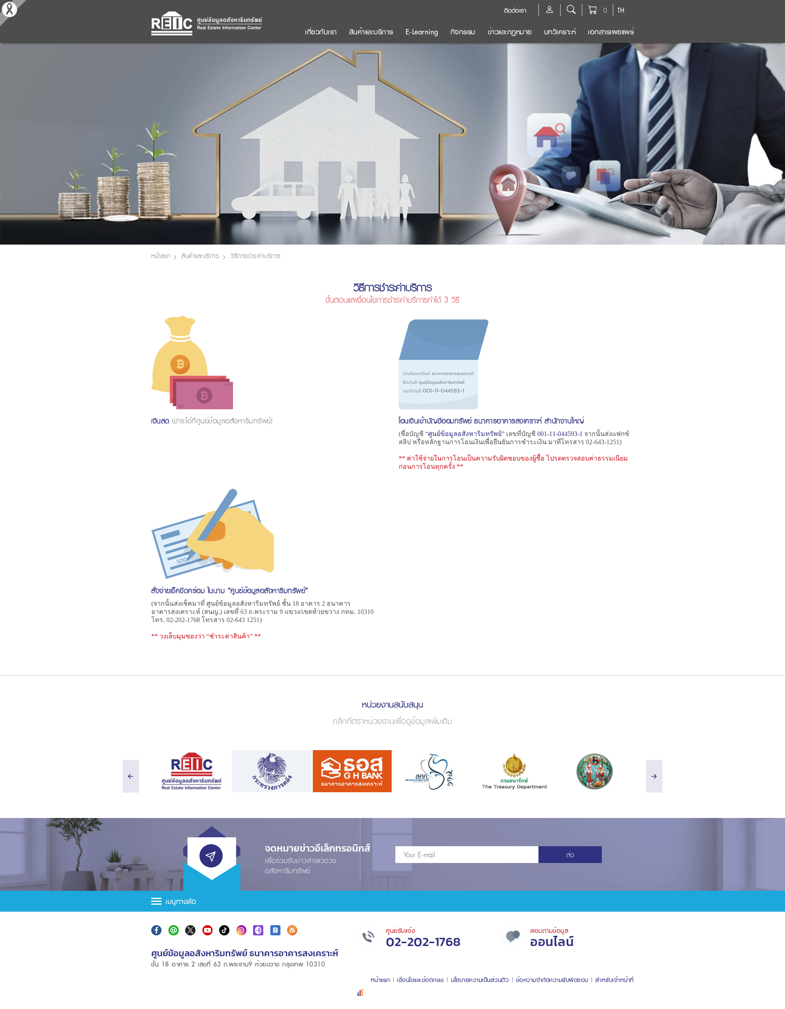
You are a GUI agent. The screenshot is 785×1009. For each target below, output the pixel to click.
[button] (392, 901)
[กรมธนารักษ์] (513, 771)
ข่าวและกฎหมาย (510, 31)
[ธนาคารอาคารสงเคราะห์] (352, 771)
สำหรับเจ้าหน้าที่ (614, 980)
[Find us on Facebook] (156, 930)
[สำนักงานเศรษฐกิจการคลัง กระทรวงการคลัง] (432, 771)
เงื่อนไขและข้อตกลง (420, 980)
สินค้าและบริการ (371, 31)
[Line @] (173, 930)
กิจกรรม (463, 31)
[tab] (392, 901)
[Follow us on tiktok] (224, 930)
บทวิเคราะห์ (560, 31)
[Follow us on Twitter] (190, 930)
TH (620, 10)
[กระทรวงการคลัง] (271, 771)
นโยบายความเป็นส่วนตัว (480, 980)
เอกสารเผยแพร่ (611, 31)
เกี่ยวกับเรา (321, 31)
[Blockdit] (275, 930)
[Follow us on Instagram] (241, 930)
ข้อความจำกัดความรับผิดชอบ (552, 980)
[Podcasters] (258, 930)
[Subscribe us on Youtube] (207, 930)
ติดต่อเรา (515, 10)
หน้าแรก (160, 255)
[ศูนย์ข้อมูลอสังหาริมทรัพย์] (190, 771)
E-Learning (422, 31)
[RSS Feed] (292, 930)
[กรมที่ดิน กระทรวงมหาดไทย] (594, 771)
